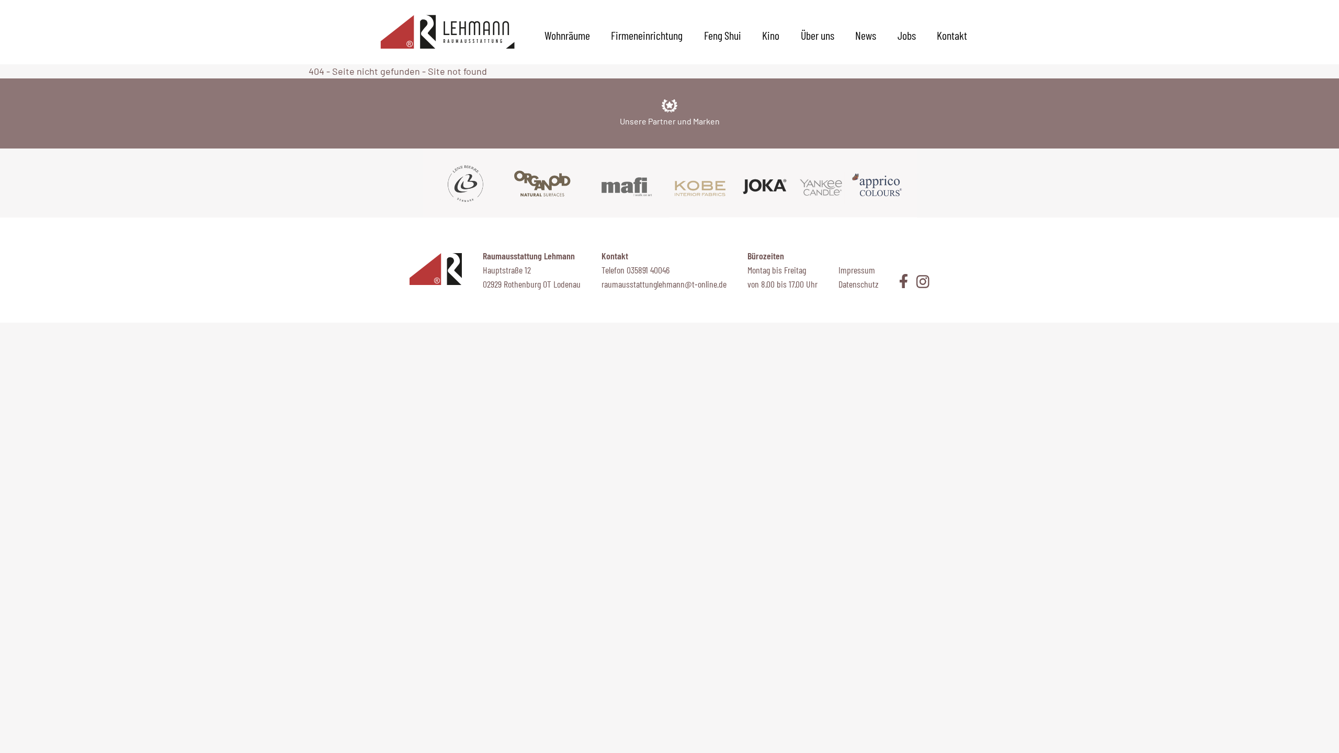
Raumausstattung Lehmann (529, 255)
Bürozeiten (765, 255)
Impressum (856, 270)
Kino (770, 35)
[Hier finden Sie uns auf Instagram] (919, 281)
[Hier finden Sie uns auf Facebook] (903, 281)
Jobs (907, 35)
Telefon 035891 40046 (636, 270)
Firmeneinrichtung (647, 35)
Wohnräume (567, 35)
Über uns (817, 35)
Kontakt (952, 35)
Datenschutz (858, 284)
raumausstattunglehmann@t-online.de (664, 284)
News (865, 35)
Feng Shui (722, 35)
